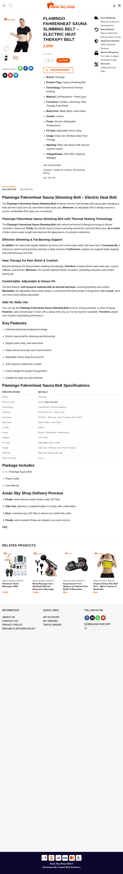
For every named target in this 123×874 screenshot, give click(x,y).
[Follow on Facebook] (86, 617)
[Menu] (4, 5)
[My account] (114, 5)
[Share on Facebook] (25, 68)
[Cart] (119, 5)
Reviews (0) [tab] (26, 189)
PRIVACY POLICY (12, 624)
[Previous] (6, 34)
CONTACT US (10, 621)
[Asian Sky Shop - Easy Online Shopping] (61, 6)
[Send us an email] (92, 617)
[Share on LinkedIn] (15, 75)
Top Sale (51, 178)
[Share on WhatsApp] (20, 68)
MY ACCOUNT (51, 617)
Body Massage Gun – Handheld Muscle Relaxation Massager (43, 586)
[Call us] (97, 617)
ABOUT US (8, 617)
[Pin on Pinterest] (10, 75)
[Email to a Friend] (5, 75)
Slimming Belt (79, 170)
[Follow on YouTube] (103, 617)
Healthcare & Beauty (63, 170)
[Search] (10, 5)
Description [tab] (9, 189)
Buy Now (63, 60)
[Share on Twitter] (30, 68)
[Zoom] (6, 49)
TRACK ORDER (52, 624)
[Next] (34, 34)
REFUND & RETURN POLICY (19, 628)
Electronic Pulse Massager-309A (10, 585)
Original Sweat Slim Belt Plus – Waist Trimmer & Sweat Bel (105, 586)
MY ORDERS (50, 621)
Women (46, 173)
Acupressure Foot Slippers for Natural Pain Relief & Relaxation (75, 586)
